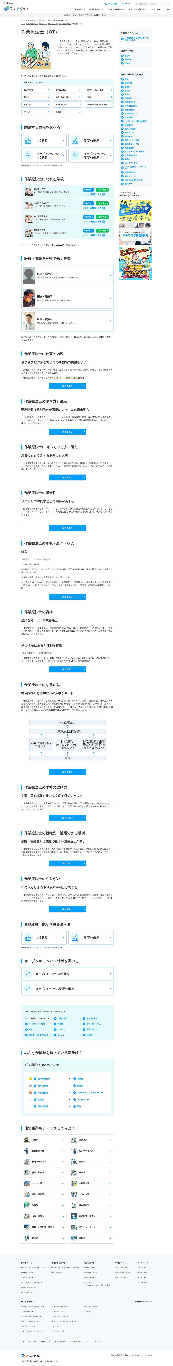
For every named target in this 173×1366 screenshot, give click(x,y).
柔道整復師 (129, 148)
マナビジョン (16, 8)
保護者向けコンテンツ (142, 1302)
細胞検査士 (129, 110)
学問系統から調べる (122, 1268)
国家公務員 (43, 1106)
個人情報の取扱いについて (79, 1341)
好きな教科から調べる (122, 1273)
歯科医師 (128, 83)
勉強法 (58, 112)
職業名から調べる (90, 1268)
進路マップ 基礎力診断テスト (31, 1316)
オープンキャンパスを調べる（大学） (34, 1268)
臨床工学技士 (130, 129)
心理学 (127, 56)
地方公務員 (43, 1086)
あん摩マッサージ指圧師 (134, 151)
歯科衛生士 (129, 136)
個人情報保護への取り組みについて (125, 1355)
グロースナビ (56, 1331)
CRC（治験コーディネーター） (135, 167)
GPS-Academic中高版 (59, 1307)
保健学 (127, 63)
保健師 (127, 91)
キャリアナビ (56, 1311)
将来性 (26, 97)
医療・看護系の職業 (65, 24)
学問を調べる (120, 1263)
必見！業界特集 (56, 1273)
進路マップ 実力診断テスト (30, 1321)
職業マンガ (97, 1284)
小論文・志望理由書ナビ (60, 1316)
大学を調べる (80, 9)
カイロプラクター (132, 163)
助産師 (127, 159)
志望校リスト (142, 1268)
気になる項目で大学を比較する (32, 1282)
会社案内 (148, 1355)
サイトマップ (97, 1341)
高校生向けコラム (27, 1292)
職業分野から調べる (91, 1273)
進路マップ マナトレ (91, 1307)
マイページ (141, 1263)
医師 (79, 1106)
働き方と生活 (61, 90)
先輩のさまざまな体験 (94, 337)
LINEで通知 (101, 190)
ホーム (23, 20)
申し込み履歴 (142, 1273)
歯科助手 (128, 184)
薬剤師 (41, 1099)
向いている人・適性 (95, 90)
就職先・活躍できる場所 (97, 105)
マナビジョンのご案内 (28, 1341)
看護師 (80, 1079)
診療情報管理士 (131, 155)
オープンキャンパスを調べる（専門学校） (65, 1268)
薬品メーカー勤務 (132, 140)
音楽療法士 (129, 125)
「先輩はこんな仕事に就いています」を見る (137, 39)
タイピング (87, 1311)
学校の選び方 (61, 105)
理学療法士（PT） (132, 98)
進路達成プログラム (28, 1326)
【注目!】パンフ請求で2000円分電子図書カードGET (85, 15)
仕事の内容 (28, 90)
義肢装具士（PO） (132, 144)
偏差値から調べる (27, 1273)
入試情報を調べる (27, 1277)
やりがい (27, 112)
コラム (167, 9)
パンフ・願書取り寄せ (92, 194)
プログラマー (83, 1099)
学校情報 (87, 190)
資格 (89, 97)
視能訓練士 (129, 117)
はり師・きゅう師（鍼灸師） (136, 121)
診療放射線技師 (131, 106)
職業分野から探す (53, 24)
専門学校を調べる (96, 9)
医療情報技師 (130, 172)
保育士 (80, 1086)
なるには (27, 105)
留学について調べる (28, 1287)
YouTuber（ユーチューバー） (91, 1093)
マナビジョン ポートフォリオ (31, 1331)
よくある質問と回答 (59, 1341)
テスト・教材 (155, 9)
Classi (54, 1326)
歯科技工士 (129, 132)
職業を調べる (43, 20)
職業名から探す (52, 20)
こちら (59, 245)
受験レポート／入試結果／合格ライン (65, 1321)
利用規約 (44, 1341)
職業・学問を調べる (137, 9)
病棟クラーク (130, 176)
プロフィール (142, 1277)
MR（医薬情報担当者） (134, 180)
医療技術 (128, 59)
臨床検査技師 (44, 1079)
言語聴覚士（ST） (132, 113)
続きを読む (67, 386)
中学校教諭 (43, 1093)
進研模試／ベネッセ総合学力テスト (33, 1307)
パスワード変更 (142, 1282)
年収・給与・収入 (63, 97)
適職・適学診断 (89, 1277)
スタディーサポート (28, 1311)
